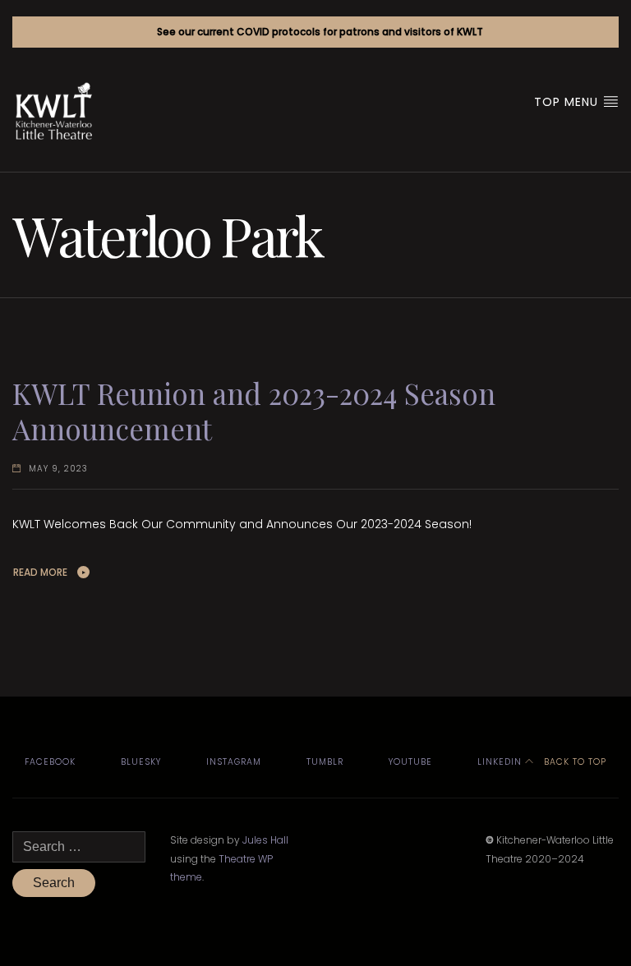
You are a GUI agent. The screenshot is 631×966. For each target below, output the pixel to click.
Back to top (573, 762)
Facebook (50, 762)
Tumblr (324, 762)
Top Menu (568, 102)
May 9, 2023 (58, 468)
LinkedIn (499, 762)
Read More (40, 572)
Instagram (233, 762)
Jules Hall (265, 840)
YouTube (410, 762)
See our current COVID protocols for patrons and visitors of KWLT (320, 32)
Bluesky (141, 762)
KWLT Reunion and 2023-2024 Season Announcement (253, 411)
